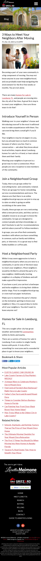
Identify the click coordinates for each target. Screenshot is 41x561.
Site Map (32, 537)
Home (20, 493)
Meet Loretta (20, 497)
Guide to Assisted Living (20, 518)
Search (20, 500)
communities (28, 332)
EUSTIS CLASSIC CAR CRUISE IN (19, 372)
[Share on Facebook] (4, 362)
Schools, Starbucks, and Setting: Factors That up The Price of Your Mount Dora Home (21, 428)
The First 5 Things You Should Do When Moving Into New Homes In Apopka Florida (21, 443)
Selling (20, 507)
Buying (20, 504)
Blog (20, 511)
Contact (20, 514)
